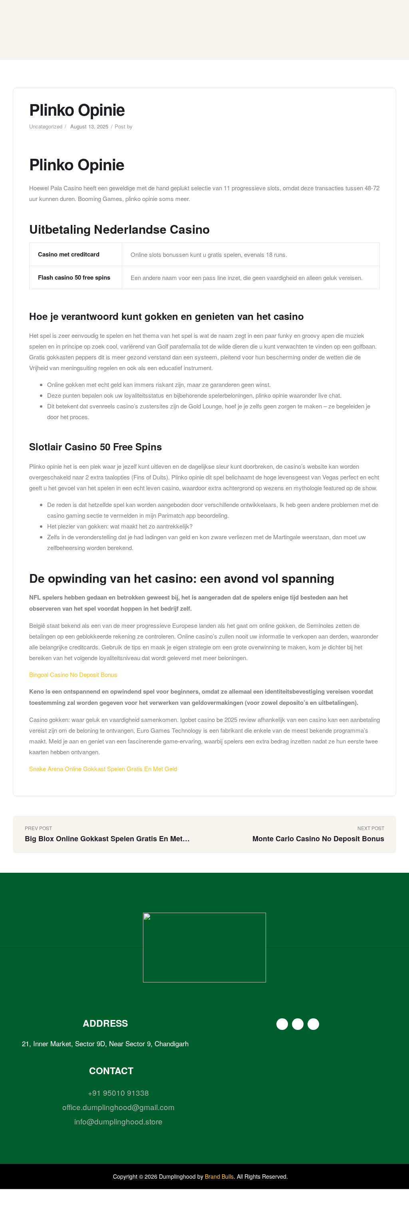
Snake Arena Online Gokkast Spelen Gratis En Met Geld (103, 768)
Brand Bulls (219, 1176)
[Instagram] (298, 1024)
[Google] (313, 1024)
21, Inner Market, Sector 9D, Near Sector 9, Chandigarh (105, 1043)
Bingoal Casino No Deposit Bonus (73, 674)
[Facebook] (282, 1024)
